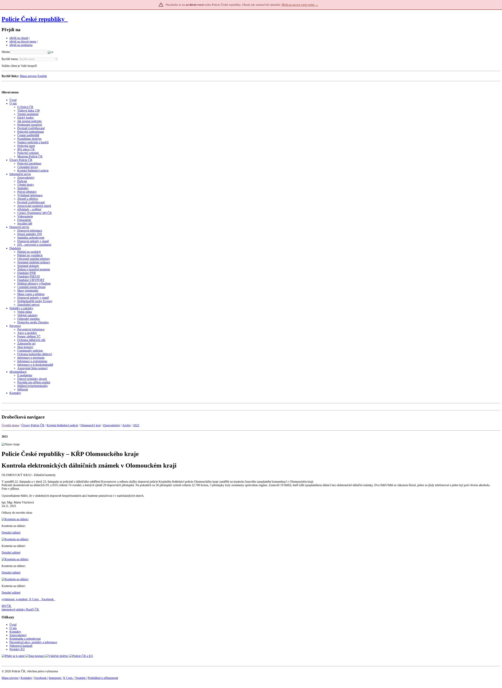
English (42, 76)
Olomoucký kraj (90, 425)
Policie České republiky (33, 19)
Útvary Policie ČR (32, 425)
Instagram (55, 678)
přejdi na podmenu (21, 45)
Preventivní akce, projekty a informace (33, 642)
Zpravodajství (111, 425)
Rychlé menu (10, 59)
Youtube (80, 678)
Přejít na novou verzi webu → (300, 4)
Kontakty (15, 631)
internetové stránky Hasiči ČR (20, 609)
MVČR (6, 606)
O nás (13, 628)
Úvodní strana (10, 425)
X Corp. (34, 599)
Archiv (126, 425)
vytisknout (8, 599)
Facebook (48, 599)
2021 (136, 425)
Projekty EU (17, 649)
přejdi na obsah (18, 38)
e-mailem (21, 599)
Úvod (12, 624)
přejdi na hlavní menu (22, 41)
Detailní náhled (11, 532)
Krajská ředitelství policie (62, 425)
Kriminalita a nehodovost (25, 638)
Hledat (6, 52)
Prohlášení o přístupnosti (103, 678)
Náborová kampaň (20, 645)
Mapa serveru (28, 76)
